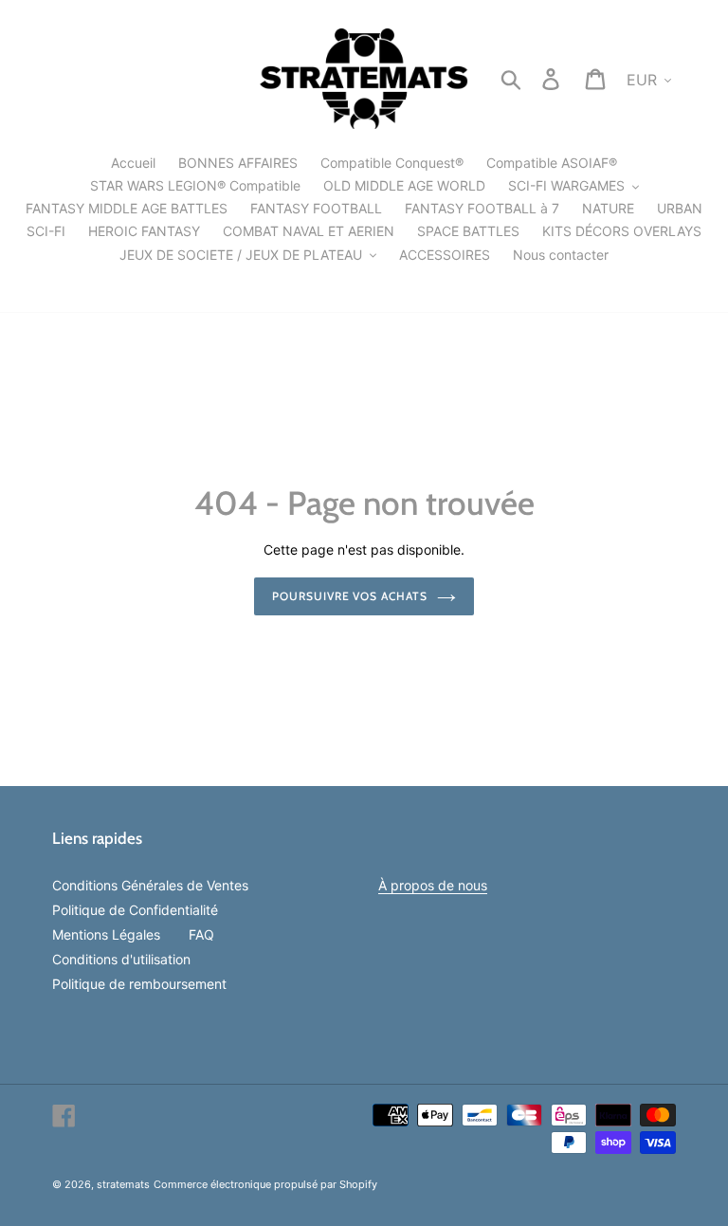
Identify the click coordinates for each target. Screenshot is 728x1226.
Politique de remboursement (139, 984)
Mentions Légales (106, 934)
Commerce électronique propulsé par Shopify (265, 1184)
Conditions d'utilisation (121, 959)
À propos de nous (432, 885)
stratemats (123, 1184)
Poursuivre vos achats (350, 596)
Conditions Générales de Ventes (150, 885)
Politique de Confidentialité (135, 910)
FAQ (201, 934)
